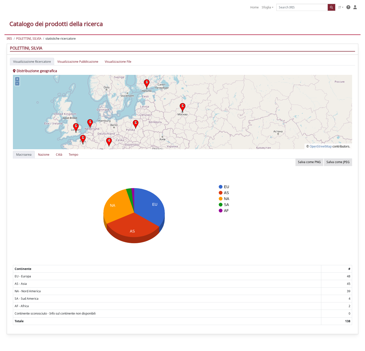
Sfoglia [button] (266, 7)
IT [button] (339, 7)
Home (254, 7)
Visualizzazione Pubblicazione (77, 61)
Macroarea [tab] (24, 154)
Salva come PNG (309, 162)
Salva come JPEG (338, 162)
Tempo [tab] (73, 154)
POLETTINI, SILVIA (28, 38)
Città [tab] (59, 154)
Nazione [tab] (43, 154)
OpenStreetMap (321, 146)
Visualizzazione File (118, 61)
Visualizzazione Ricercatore (32, 61)
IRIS (9, 38)
